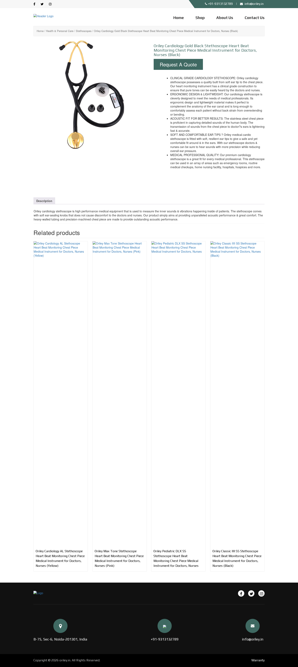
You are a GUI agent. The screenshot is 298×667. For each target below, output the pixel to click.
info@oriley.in (252, 639)
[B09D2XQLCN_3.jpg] (126, 171)
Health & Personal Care (59, 31)
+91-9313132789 (164, 639)
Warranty (258, 660)
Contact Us (255, 17)
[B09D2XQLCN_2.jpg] (89, 171)
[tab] (44, 200)
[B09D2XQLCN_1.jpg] (88, 94)
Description (44, 201)
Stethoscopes (83, 31)
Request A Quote (178, 64)
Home (178, 17)
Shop (200, 17)
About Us (224, 17)
